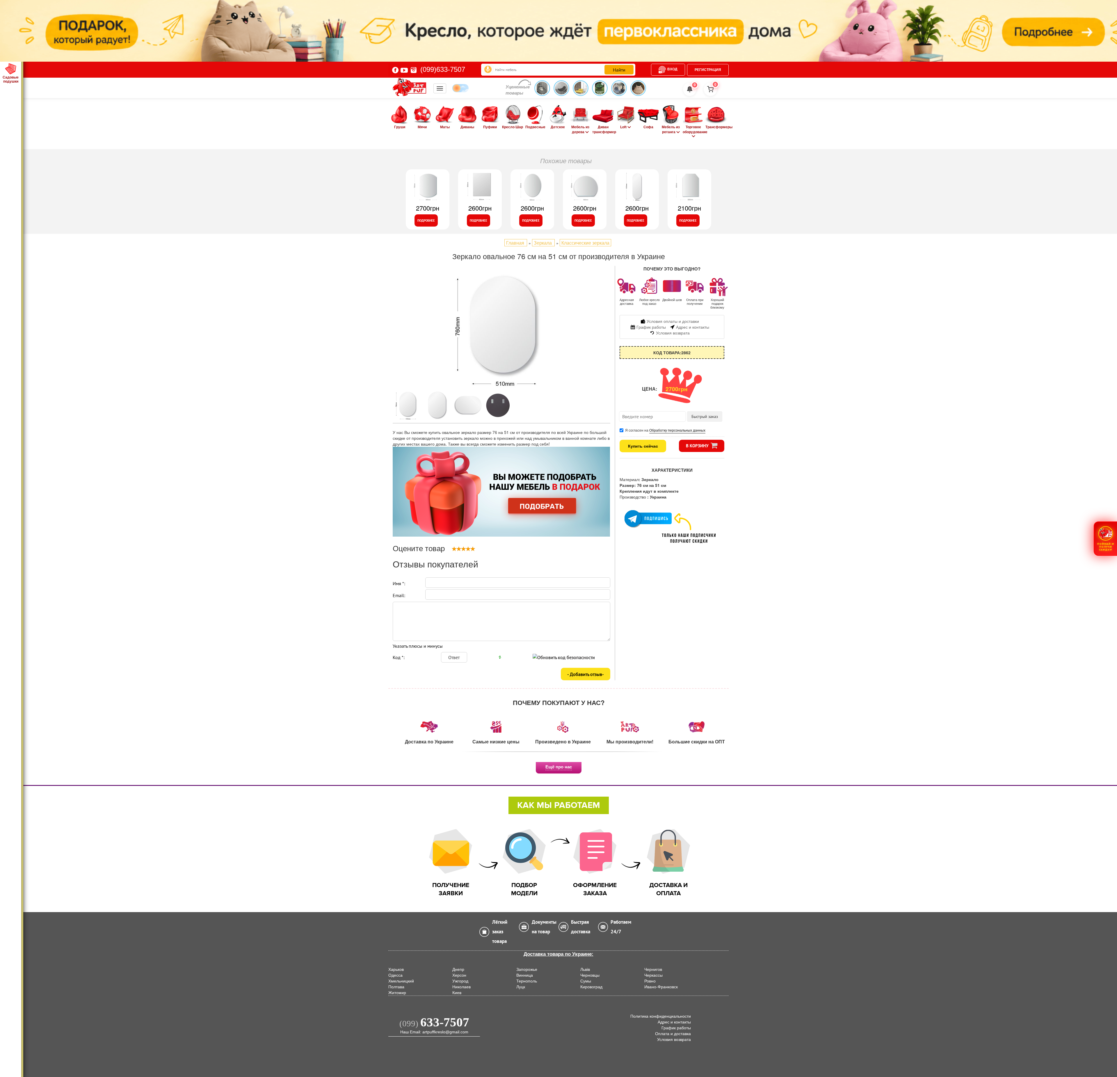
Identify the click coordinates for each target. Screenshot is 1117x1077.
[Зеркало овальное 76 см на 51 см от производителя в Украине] (501, 330)
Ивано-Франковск (661, 987)
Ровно (650, 981)
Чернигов (653, 969)
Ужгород (460, 981)
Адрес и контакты (674, 1022)
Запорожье (526, 969)
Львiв (585, 969)
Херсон (459, 975)
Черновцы (590, 975)
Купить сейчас (643, 446)
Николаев (461, 987)
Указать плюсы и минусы (418, 646)
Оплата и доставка (673, 1033)
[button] (1105, 538)
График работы (676, 1028)
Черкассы (653, 975)
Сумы (585, 981)
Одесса (395, 975)
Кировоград (591, 987)
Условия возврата (674, 1039)
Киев (456, 992)
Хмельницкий (401, 981)
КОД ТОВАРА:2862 (672, 352)
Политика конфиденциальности (660, 1016)
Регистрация (708, 70)
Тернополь (526, 981)
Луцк (520, 987)
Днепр (458, 969)
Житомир (397, 992)
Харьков (396, 969)
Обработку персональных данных (677, 430)
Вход (672, 69)
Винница (524, 975)
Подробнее (426, 220)
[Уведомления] (689, 89)
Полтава (396, 987)
